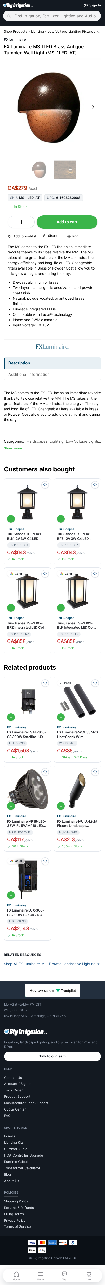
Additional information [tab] (29, 374)
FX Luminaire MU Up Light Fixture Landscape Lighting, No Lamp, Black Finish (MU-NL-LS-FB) (77, 823)
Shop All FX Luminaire (22, 964)
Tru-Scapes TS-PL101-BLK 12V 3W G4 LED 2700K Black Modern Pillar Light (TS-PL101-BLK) (24, 536)
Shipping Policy (16, 1201)
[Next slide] (93, 107)
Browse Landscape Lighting (72, 964)
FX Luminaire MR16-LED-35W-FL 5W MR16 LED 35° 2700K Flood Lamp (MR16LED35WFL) (26, 823)
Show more (13, 448)
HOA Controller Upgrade (23, 1155)
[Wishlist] (45, 485)
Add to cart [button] (11, 519)
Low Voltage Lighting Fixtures (71, 31)
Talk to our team (52, 1056)
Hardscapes (37, 441)
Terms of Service (17, 1226)
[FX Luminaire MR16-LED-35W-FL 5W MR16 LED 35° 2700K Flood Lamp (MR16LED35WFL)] (27, 789)
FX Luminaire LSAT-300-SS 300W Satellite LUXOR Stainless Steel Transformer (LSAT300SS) (27, 734)
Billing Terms (14, 1214)
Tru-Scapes (15, 529)
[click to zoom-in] (52, 107)
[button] (91, 5)
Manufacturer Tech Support (26, 1103)
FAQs (8, 1116)
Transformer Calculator (22, 1168)
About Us (11, 1181)
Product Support (17, 1096)
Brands (9, 1136)
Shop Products (15, 31)
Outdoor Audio (16, 1149)
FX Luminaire (15, 39)
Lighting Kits (14, 1142)
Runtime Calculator (19, 1162)
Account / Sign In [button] (17, 1084)
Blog (7, 1174)
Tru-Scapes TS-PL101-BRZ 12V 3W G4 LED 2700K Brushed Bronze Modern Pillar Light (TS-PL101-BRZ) (75, 536)
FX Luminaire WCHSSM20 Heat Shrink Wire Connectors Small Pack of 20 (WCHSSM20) (77, 734)
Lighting (37, 31)
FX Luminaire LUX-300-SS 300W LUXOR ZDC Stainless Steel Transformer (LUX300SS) (27, 912)
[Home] (18, 5)
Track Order (13, 1090)
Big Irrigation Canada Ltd (50, 1258)
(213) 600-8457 (16, 1010)
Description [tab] (19, 362)
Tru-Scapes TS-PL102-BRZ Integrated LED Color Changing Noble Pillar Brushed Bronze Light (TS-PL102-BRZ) (27, 625)
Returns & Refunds (19, 1208)
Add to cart (67, 221)
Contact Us (13, 1078)
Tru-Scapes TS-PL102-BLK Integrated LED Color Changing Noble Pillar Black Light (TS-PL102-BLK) (76, 625)
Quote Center (15, 1109)
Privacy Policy (14, 1220)
